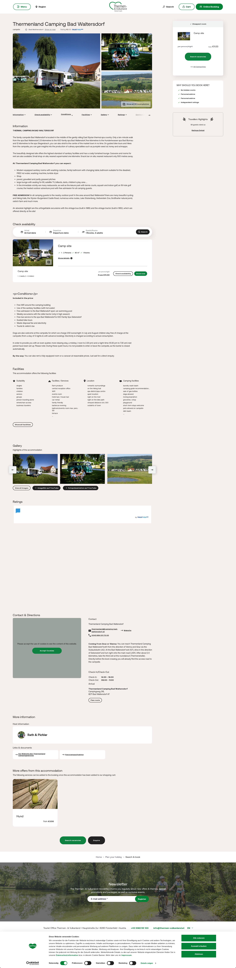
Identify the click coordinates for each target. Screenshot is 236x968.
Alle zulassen (199, 938)
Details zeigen (147, 963)
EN (189, 928)
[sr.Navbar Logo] (118, 6)
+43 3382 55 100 (139, 928)
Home (99, 857)
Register (142, 899)
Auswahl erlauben (198, 946)
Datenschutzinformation (67, 955)
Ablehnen (199, 954)
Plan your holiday (113, 857)
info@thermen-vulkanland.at (168, 928)
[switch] (87, 963)
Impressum (126, 955)
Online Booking (211, 6)
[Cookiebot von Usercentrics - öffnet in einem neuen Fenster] (32, 963)
